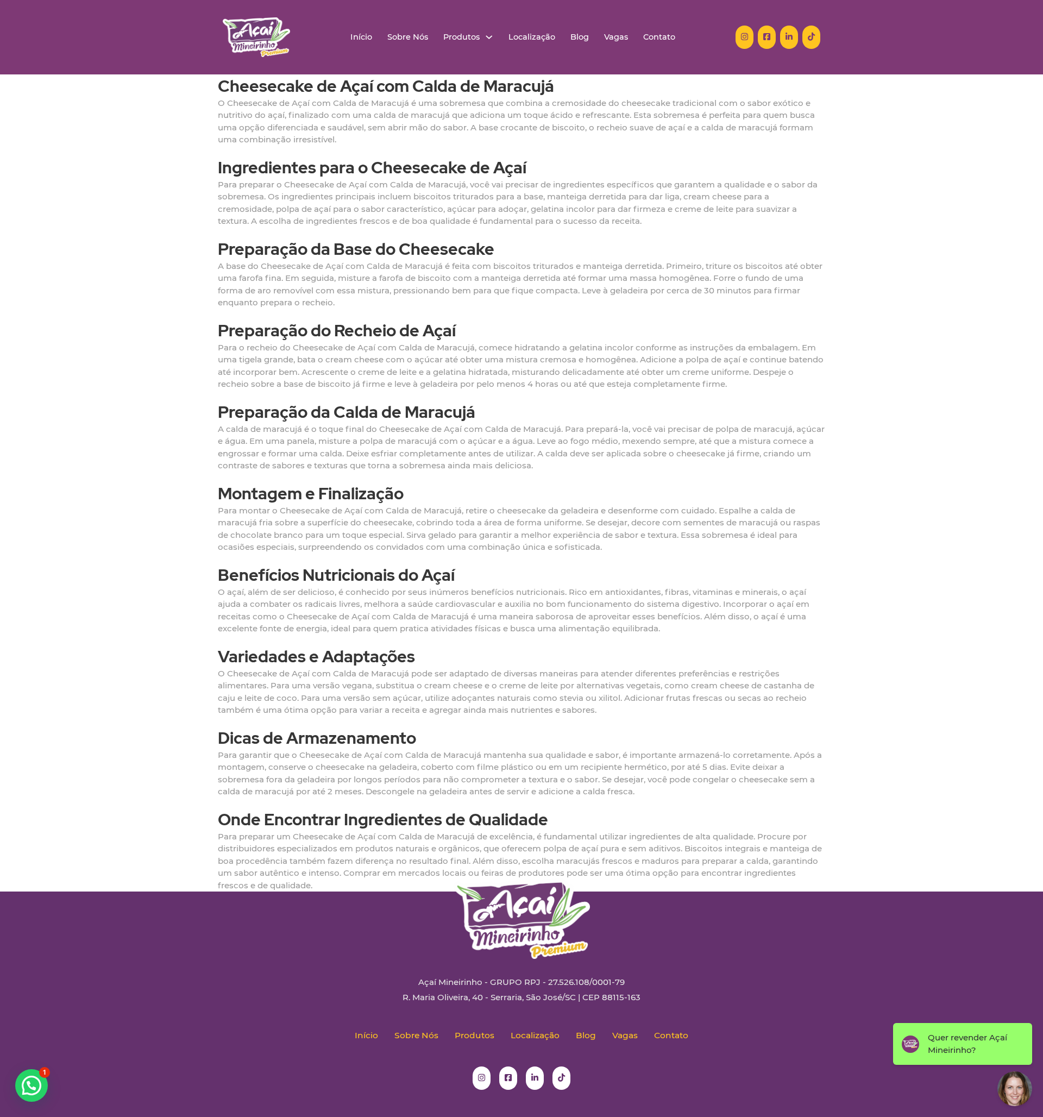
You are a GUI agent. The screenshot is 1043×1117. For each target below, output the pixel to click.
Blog (579, 37)
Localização (531, 37)
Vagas (616, 37)
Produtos (461, 37)
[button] (31, 1085)
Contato (659, 37)
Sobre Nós (407, 37)
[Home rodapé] (521, 910)
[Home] (256, 37)
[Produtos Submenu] (489, 37)
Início (361, 37)
